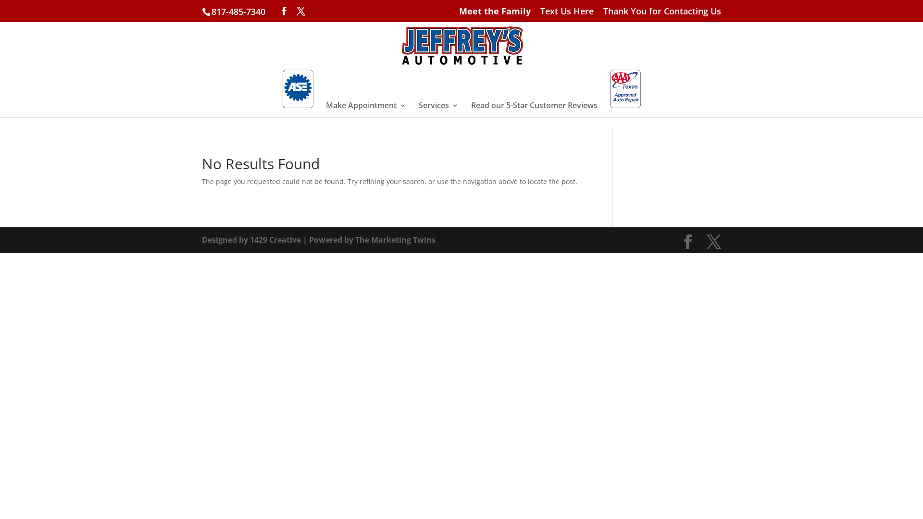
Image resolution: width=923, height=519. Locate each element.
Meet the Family (495, 12)
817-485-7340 (238, 11)
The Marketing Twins (395, 240)
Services (434, 106)
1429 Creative (275, 240)
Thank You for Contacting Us (662, 12)
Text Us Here (567, 12)
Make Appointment (361, 106)
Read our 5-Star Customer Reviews (534, 106)
